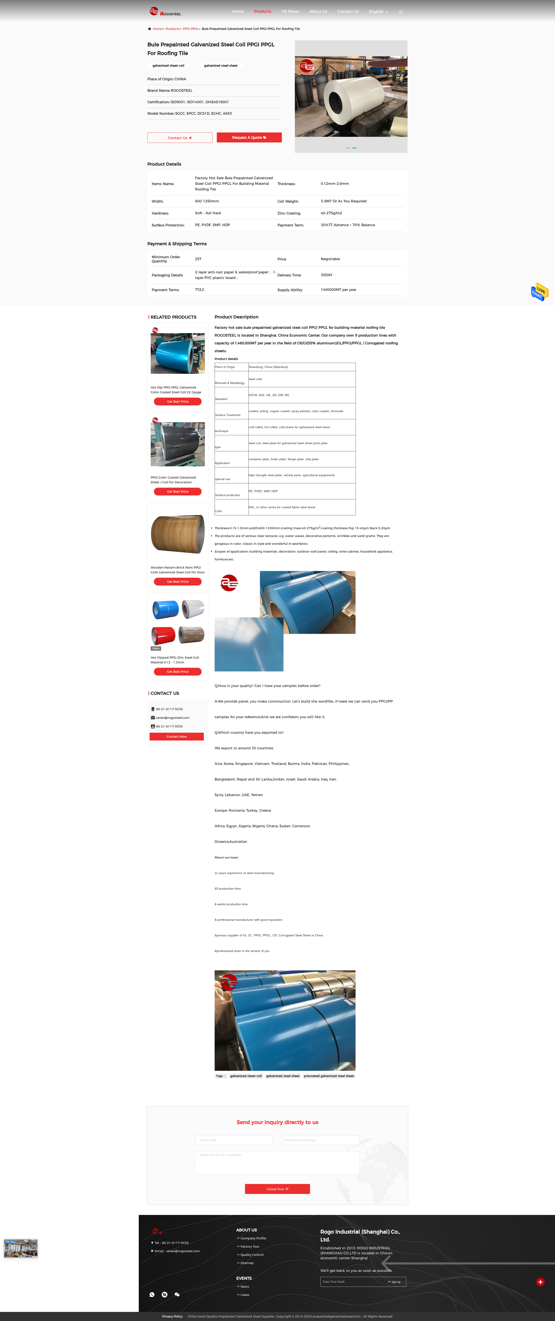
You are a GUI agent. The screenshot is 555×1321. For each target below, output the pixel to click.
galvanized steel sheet (283, 1076)
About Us (318, 11)
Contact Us (348, 11)
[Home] (164, 11)
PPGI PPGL (190, 29)
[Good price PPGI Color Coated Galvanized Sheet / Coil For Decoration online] (178, 443)
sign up (395, 1282)
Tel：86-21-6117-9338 (171, 1243)
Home (238, 11)
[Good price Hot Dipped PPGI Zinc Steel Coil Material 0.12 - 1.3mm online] (178, 624)
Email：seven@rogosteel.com (177, 1251)
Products (262, 11)
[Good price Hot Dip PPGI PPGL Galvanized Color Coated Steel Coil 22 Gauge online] (178, 353)
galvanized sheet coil (246, 1076)
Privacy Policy (172, 1316)
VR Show (290, 11)
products (173, 29)
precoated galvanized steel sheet (329, 1076)
